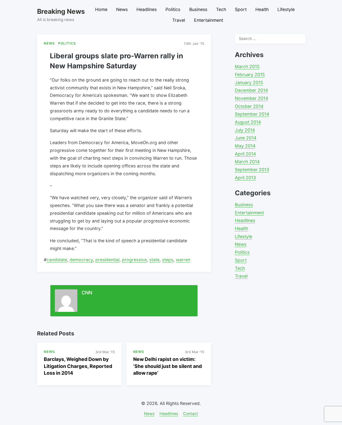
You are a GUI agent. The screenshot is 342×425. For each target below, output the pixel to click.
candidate (57, 259)
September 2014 (252, 114)
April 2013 (245, 177)
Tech (221, 9)
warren (183, 259)
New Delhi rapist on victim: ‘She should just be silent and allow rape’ (167, 366)
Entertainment (208, 20)
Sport (241, 9)
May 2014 (245, 145)
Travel (178, 20)
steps (167, 259)
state (154, 259)
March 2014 (247, 161)
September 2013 (252, 169)
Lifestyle (286, 9)
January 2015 (249, 82)
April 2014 (245, 153)
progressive (134, 259)
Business (198, 9)
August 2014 (248, 122)
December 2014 (251, 90)
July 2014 (245, 130)
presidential (107, 259)
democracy (81, 259)
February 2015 (250, 74)
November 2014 (251, 98)
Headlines (146, 9)
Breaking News (61, 11)
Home (101, 9)
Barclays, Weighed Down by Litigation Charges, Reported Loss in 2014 (78, 366)
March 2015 (247, 66)
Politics (172, 9)
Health (262, 9)
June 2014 (245, 137)
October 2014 (249, 106)
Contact (190, 413)
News (122, 9)
